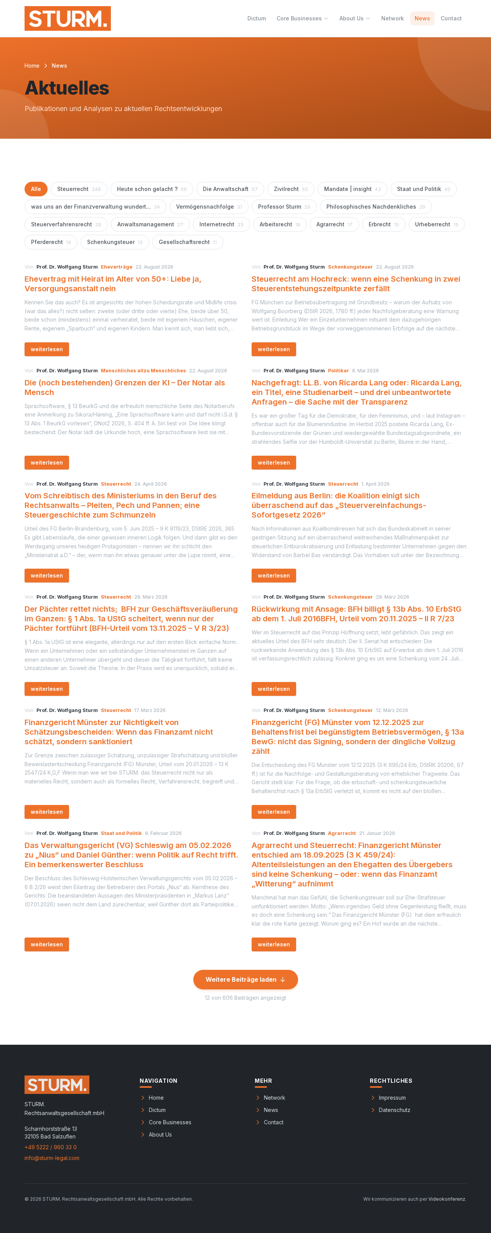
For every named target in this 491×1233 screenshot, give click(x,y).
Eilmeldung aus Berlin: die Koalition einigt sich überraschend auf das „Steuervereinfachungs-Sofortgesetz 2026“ (339, 505)
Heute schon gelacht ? (152, 189)
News (422, 18)
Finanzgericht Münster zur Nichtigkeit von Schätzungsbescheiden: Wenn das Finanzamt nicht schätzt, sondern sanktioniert (119, 732)
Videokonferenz (446, 1199)
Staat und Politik (423, 189)
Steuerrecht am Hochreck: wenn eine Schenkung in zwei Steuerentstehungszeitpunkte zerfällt (356, 283)
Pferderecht (51, 242)
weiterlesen (47, 349)
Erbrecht (384, 224)
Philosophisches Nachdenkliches (375, 206)
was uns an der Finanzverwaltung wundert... (95, 206)
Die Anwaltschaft (230, 189)
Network (392, 18)
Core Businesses (299, 18)
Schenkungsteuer (115, 242)
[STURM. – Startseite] (68, 18)
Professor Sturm (284, 206)
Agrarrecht (334, 224)
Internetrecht (221, 224)
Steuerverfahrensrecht (66, 224)
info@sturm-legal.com (52, 1158)
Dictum (256, 18)
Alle (36, 189)
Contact (451, 18)
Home (32, 65)
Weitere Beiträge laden (241, 979)
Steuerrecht (79, 189)
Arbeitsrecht (280, 224)
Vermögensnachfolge (209, 206)
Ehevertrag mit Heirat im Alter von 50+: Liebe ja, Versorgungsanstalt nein (113, 283)
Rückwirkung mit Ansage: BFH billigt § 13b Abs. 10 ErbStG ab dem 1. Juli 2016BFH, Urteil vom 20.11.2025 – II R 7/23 (356, 613)
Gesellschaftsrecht (188, 242)
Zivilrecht (291, 189)
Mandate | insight (352, 189)
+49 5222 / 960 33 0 (51, 1147)
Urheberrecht (436, 224)
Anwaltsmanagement (150, 224)
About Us (351, 18)
